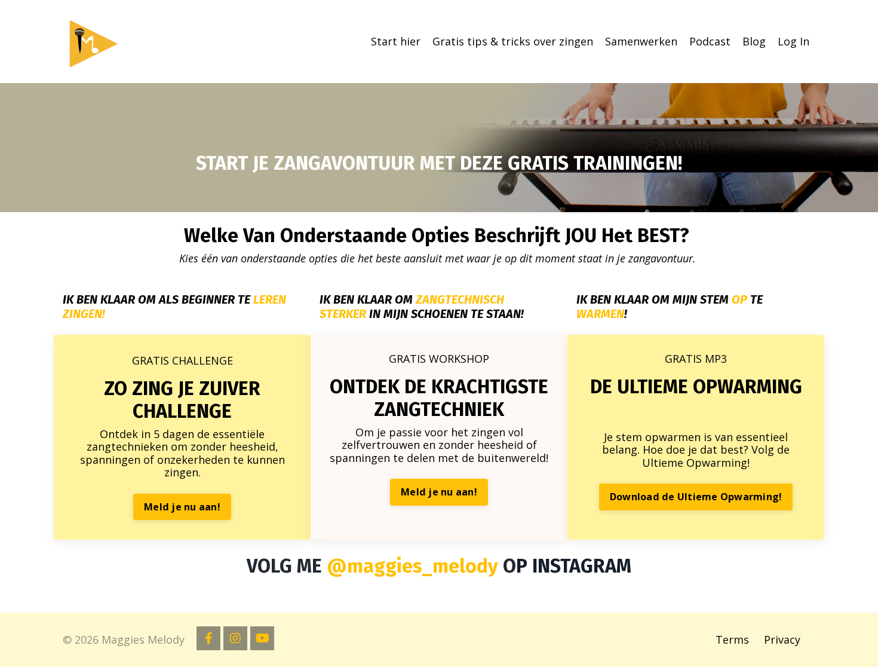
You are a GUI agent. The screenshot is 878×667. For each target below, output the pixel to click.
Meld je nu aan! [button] (182, 506)
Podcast (709, 41)
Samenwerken (641, 41)
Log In (793, 41)
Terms (732, 639)
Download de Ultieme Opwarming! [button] (696, 496)
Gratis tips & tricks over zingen (512, 41)
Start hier (395, 41)
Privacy (782, 639)
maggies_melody (422, 566)
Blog (754, 41)
